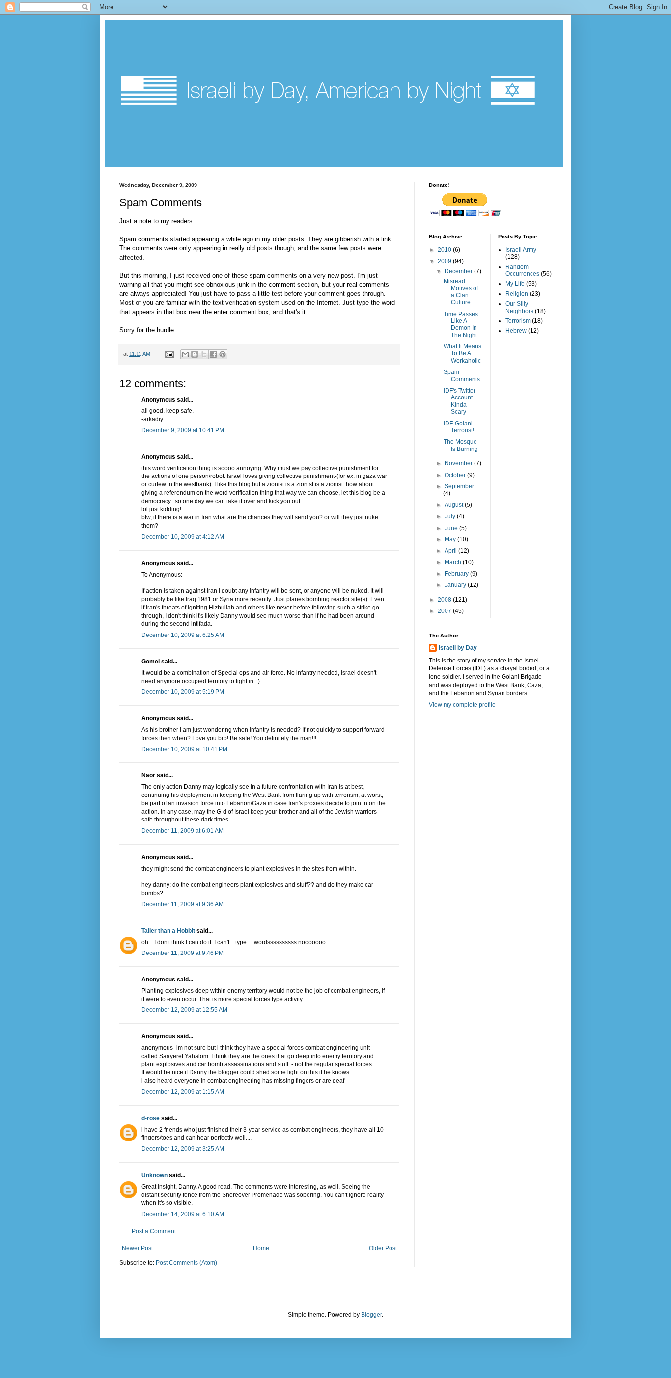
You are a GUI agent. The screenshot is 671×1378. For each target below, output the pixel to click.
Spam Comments (462, 375)
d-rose (150, 1118)
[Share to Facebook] (213, 354)
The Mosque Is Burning (461, 445)
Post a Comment (154, 1231)
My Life (515, 283)
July (451, 516)
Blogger (371, 1314)
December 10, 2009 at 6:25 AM (182, 635)
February (457, 573)
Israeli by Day (458, 647)
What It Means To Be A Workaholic (462, 353)
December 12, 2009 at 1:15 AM (182, 1091)
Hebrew (516, 330)
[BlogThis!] (194, 354)
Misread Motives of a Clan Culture (461, 292)
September (459, 486)
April (451, 550)
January (456, 585)
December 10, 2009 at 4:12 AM (182, 536)
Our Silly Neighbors (519, 307)
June (452, 528)
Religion (516, 294)
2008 (445, 599)
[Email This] (185, 354)
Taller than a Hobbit (168, 931)
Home (261, 1248)
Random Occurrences (522, 270)
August (455, 505)
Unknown (154, 1175)
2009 (445, 261)
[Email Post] (169, 354)
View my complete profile (462, 704)
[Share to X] (204, 354)
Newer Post (137, 1248)
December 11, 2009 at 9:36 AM (182, 904)
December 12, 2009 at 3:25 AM (182, 1148)
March (454, 562)
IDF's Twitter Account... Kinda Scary (460, 401)
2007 (445, 611)
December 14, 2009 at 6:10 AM (182, 1214)
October (456, 475)
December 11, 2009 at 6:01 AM (182, 830)
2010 (445, 249)
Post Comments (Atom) (186, 1262)
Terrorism (518, 321)
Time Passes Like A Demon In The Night (461, 325)
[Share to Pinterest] (222, 354)
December (459, 271)
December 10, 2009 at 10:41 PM (184, 749)
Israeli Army (520, 249)
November (459, 463)
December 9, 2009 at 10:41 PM (182, 430)
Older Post (383, 1248)
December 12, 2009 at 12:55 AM (184, 1010)
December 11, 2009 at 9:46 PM (182, 953)
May (451, 539)
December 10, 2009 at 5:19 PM (182, 692)
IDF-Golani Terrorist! (459, 427)
